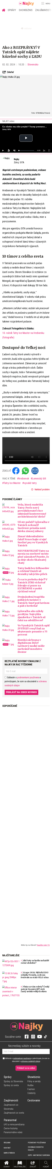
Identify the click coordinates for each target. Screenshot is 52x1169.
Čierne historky (11, 1128)
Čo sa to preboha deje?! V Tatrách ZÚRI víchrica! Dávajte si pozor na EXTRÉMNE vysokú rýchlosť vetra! (32, 585)
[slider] (26, 150)
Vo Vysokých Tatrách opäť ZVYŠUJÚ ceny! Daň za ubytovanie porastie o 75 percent (34, 630)
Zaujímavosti (11, 1100)
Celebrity (31, 1093)
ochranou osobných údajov (30, 1061)
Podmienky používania (37, 1143)
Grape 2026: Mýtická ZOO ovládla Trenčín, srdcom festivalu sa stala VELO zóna (35, 975)
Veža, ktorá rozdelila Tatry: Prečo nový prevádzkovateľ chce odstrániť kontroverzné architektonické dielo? (32, 510)
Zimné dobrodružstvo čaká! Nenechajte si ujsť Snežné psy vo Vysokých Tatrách (33, 541)
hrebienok (24, 478)
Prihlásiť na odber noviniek (21, 692)
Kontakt (7, 1148)
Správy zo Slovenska (13, 1081)
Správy (12, 10)
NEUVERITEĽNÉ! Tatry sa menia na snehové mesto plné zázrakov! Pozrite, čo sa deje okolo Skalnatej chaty (33, 556)
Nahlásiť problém (42, 489)
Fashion (31, 1089)
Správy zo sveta (11, 1085)
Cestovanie (33, 1100)
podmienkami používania (28, 677)
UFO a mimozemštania (14, 1124)
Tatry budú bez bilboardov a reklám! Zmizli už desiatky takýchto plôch (33, 571)
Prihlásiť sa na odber (26, 1068)
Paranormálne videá (13, 1132)
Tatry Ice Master (12, 483)
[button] (42, 3)
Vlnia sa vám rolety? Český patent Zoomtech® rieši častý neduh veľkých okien (35, 989)
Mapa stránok (9, 1153)
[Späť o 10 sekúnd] (9, 150)
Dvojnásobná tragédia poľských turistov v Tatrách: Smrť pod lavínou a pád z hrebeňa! (33, 601)
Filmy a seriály (34, 1081)
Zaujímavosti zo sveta (14, 1112)
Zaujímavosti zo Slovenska (11, 1106)
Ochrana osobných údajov (36, 1148)
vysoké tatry (30, 483)
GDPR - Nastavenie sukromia (39, 1155)
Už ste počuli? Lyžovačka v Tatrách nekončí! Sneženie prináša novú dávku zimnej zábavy (33, 526)
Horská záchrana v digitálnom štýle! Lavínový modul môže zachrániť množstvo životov (31, 645)
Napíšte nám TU (43, 945)
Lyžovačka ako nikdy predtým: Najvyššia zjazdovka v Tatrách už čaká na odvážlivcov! (31, 616)
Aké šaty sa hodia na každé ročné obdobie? (35, 961)
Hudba (30, 1085)
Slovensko (32, 64)
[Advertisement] (26, 823)
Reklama (7, 1143)
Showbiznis (25, 10)
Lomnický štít (39, 478)
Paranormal (10, 1120)
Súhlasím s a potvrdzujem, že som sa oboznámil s (27, 1059)
